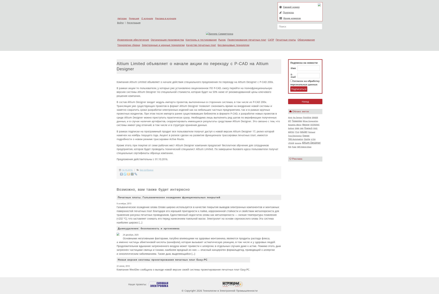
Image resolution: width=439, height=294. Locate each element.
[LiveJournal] (136, 174)
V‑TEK (313, 139)
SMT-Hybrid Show (304, 147)
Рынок (222, 39)
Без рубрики (146, 170)
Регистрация (133, 22)
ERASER (315, 117)
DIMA (297, 128)
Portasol (311, 132)
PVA (289, 147)
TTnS (297, 132)
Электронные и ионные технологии (163, 45)
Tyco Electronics (295, 135)
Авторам (122, 18)
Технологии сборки (128, 45)
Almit (290, 117)
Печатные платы (286, 39)
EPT (289, 121)
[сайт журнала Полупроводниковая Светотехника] (205, 284)
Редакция (134, 18)
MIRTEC (291, 132)
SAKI (302, 128)
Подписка (288, 12)
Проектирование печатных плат (246, 39)
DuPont (291, 128)
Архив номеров (292, 18)
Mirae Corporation (310, 121)
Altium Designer (311, 142)
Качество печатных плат (201, 45)
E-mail (293, 75)
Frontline (307, 117)
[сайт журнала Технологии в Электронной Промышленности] (180, 284)
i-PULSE (291, 143)
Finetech (308, 128)
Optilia (307, 139)
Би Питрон (297, 117)
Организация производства (167, 39)
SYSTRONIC (314, 124)
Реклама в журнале (165, 18)
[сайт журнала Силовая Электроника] (158, 284)
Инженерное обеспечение (133, 39)
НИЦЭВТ (303, 132)
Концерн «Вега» (294, 124)
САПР (271, 39)
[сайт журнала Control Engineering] (255, 284)
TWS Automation (295, 139)
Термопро (297, 120)
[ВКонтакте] (121, 174)
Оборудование (306, 39)
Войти (120, 22)
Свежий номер (291, 7)
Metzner (306, 124)
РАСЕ (315, 128)
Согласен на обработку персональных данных (304, 83)
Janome (298, 143)
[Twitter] (125, 174)
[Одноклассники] (128, 174)
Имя (293, 68)
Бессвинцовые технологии (233, 45)
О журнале (147, 18)
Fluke (294, 147)
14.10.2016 (127, 170)
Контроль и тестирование (201, 39)
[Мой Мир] (132, 174)
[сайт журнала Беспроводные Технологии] (232, 284)
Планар (305, 135)
